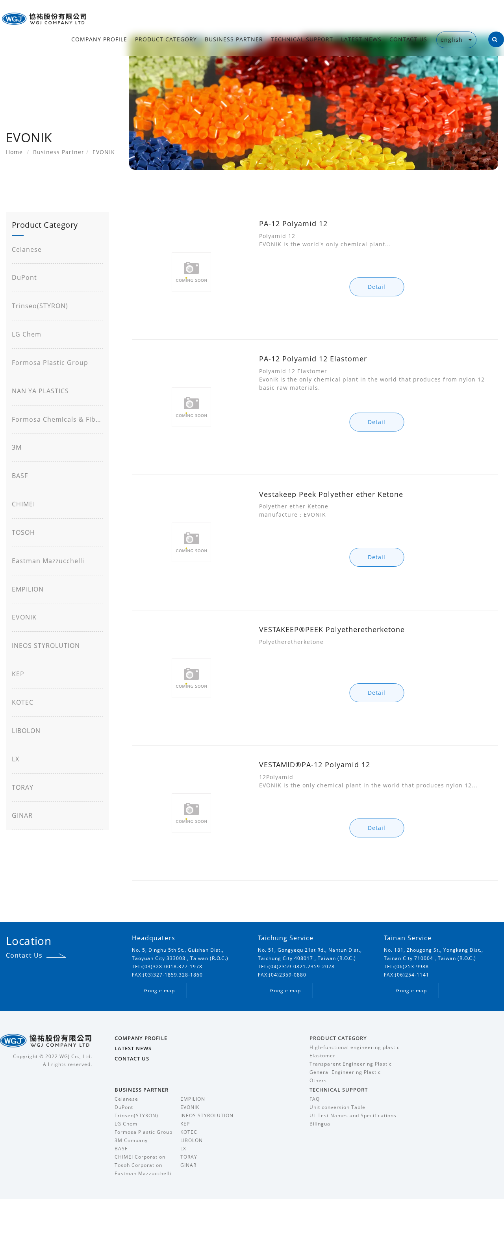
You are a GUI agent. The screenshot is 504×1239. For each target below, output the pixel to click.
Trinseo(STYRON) (40, 305)
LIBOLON (26, 730)
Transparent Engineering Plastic (350, 1063)
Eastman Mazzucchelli (48, 560)
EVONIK (24, 617)
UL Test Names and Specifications (353, 1115)
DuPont (24, 277)
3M (17, 447)
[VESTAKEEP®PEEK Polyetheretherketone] (191, 678)
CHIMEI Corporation (140, 1156)
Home (14, 152)
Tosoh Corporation (138, 1165)
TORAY (22, 787)
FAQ (314, 1099)
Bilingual (320, 1123)
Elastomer (322, 1055)
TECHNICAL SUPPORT (302, 39)
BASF (20, 475)
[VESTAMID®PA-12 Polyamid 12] (191, 813)
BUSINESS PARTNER (234, 39)
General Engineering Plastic (345, 1072)
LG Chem (26, 334)
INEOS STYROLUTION (46, 645)
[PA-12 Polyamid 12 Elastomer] (191, 407)
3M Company (131, 1140)
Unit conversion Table (337, 1107)
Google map (159, 990)
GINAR (22, 815)
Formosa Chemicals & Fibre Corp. (57, 419)
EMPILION (28, 589)
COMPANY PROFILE (99, 39)
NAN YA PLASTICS (40, 391)
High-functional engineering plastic (354, 1047)
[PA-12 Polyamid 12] (191, 272)
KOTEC (22, 702)
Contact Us (24, 955)
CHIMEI (23, 504)
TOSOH (23, 532)
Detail (376, 286)
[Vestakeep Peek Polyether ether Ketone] (191, 543)
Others (318, 1080)
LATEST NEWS (361, 39)
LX (15, 759)
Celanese (27, 249)
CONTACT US (408, 39)
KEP (18, 674)
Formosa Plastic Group (50, 362)
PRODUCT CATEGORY (166, 39)
